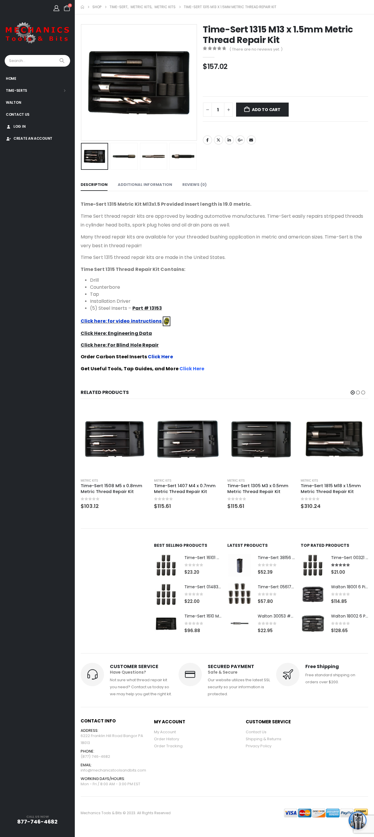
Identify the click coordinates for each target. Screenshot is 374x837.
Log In (19, 126)
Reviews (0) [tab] (194, 184)
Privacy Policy (258, 746)
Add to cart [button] (138, 415)
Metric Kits (89, 480)
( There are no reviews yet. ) (256, 49)
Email (251, 140)
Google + (240, 140)
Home (11, 78)
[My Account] (56, 8)
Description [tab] (94, 184)
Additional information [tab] (145, 184)
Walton (13, 102)
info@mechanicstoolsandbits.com (113, 770)
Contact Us (18, 114)
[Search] (62, 61)
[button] (82, 82)
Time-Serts (16, 90)
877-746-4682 (37, 821)
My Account (165, 732)
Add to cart (266, 110)
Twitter (218, 140)
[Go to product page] (114, 439)
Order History (166, 739)
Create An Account (32, 138)
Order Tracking (168, 746)
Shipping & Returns (263, 739)
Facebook (207, 140)
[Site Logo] (37, 33)
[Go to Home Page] (82, 7)
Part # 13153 (147, 308)
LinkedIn (229, 140)
